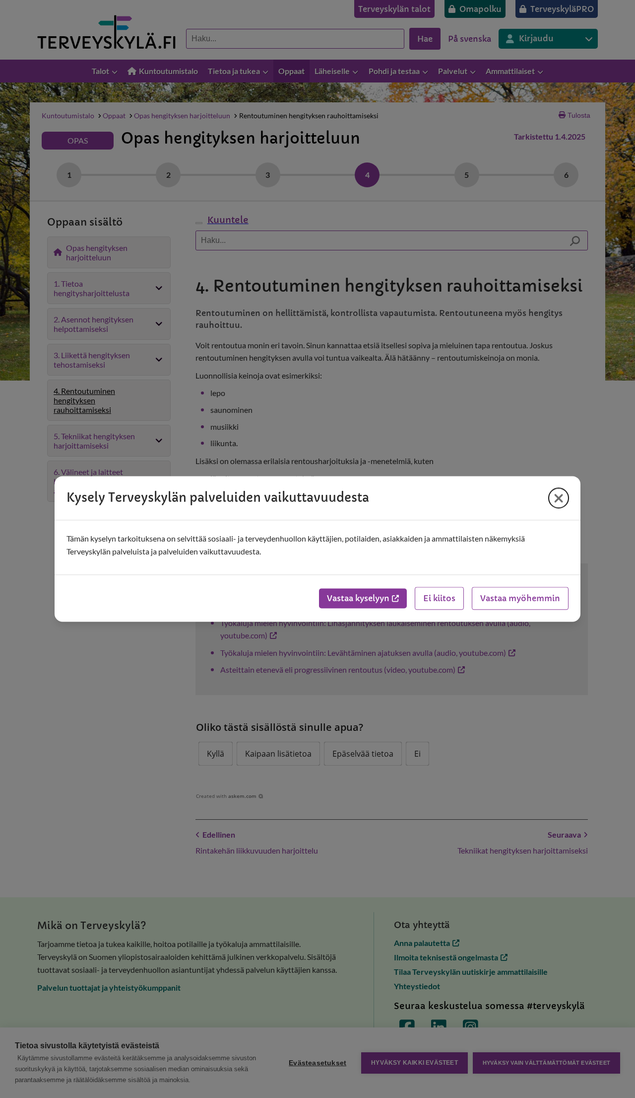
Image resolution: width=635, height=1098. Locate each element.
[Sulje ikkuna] (559, 498)
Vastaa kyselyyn (358, 599)
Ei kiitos (439, 599)
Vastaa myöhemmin (520, 599)
